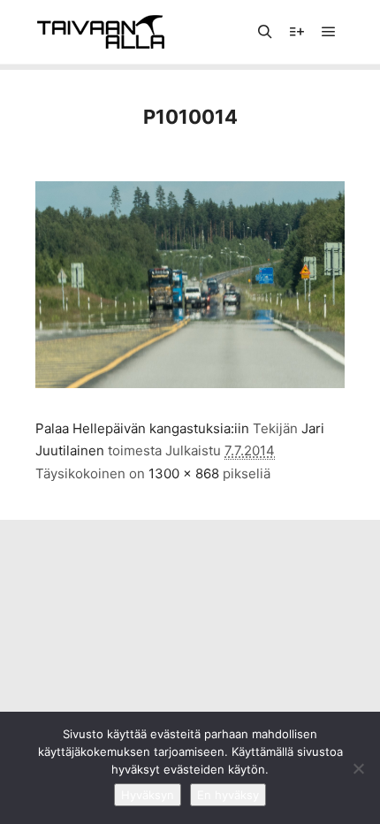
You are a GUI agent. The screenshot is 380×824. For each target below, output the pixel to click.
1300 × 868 (183, 473)
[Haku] (265, 31)
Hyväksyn (147, 795)
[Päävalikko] (329, 31)
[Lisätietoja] (297, 31)
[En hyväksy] (358, 768)
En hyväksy (228, 795)
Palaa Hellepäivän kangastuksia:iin (142, 428)
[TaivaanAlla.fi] (100, 32)
